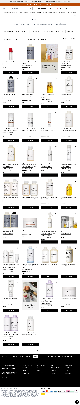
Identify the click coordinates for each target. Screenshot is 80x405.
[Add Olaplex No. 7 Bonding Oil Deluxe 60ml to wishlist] (75, 181)
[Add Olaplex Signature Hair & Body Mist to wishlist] (17, 45)
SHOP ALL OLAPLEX (40, 20)
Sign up (35, 356)
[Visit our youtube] (68, 356)
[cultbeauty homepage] (44, 8)
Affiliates (66, 370)
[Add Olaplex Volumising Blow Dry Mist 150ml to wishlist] (56, 146)
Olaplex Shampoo (8, 31)
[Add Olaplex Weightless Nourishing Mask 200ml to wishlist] (75, 282)
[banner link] (30, 295)
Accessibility (53, 373)
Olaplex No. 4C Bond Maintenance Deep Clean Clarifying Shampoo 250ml (30, 266)
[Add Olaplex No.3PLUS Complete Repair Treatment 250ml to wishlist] (56, 181)
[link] (68, 8)
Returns (24, 372)
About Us (38, 367)
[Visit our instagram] (65, 356)
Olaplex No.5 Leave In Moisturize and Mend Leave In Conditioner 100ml (29, 130)
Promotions (67, 368)
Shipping (24, 370)
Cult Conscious (40, 372)
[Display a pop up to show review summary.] (71, 67)
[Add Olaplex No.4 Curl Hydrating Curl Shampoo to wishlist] (36, 45)
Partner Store (67, 375)
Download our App (40, 368)
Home (4, 15)
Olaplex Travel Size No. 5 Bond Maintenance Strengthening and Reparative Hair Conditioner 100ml (30, 334)
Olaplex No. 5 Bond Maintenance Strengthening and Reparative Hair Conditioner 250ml (69, 130)
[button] (49, 58)
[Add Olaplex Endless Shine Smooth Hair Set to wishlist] (75, 213)
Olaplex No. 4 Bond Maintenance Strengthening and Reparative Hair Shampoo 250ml (10, 165)
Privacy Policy (54, 368)
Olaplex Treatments (35, 31)
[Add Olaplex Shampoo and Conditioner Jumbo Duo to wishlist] (56, 248)
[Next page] (43, 350)
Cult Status (67, 367)
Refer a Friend (68, 373)
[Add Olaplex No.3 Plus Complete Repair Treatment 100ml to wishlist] (75, 45)
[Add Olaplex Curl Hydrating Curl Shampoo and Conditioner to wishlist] (17, 213)
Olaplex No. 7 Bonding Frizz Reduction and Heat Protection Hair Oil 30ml (49, 96)
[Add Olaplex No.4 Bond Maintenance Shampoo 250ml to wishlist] (75, 248)
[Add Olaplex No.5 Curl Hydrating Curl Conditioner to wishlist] (17, 78)
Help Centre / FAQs (27, 368)
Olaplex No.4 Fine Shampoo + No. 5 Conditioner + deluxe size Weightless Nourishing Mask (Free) (11, 266)
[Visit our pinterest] (71, 356)
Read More (40, 26)
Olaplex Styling (48, 31)
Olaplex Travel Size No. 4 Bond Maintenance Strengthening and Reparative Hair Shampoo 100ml (29, 165)
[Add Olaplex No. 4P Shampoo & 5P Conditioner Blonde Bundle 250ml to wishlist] (17, 316)
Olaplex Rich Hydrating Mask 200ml (30, 230)
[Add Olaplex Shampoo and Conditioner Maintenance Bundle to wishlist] (17, 181)
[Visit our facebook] (59, 356)
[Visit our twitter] (62, 356)
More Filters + (66, 38)
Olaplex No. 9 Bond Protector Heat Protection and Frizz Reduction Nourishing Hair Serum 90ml (49, 130)
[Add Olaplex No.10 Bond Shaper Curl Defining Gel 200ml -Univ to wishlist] (17, 282)
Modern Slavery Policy (55, 372)
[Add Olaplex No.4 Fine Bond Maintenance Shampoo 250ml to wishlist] (36, 78)
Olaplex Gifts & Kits (72, 31)
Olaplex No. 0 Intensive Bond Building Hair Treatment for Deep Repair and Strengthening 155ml (48, 231)
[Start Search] (31, 8)
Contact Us (25, 367)
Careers (38, 370)
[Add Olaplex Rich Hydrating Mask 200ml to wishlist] (36, 213)
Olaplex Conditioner (21, 31)
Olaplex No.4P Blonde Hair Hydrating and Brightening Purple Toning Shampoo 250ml (49, 300)
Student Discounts (68, 372)
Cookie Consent (4, 377)
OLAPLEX (9, 15)
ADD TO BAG (11, 72)
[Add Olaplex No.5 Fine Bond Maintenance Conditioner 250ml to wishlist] (75, 78)
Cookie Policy (53, 370)
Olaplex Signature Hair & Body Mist (11, 61)
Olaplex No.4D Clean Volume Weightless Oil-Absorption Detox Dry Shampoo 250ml (68, 165)
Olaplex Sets (59, 31)
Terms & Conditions (55, 367)
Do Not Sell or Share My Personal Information (8, 379)
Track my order (26, 373)
